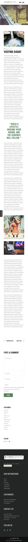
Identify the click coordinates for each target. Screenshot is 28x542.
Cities (5, 414)
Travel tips (6, 423)
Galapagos (7, 488)
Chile (5, 481)
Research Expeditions (10, 499)
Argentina (6, 486)
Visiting (7, 32)
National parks (7, 419)
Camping (6, 412)
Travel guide (6, 421)
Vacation (6, 427)
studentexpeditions (17, 540)
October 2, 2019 (8, 49)
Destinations (6, 416)
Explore (5, 417)
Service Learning (8, 501)
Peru (5, 479)
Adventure (6, 410)
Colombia (6, 484)
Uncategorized (7, 425)
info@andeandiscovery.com (11, 516)
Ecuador (6, 482)
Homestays (7, 503)
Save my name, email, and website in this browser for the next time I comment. (14, 389)
